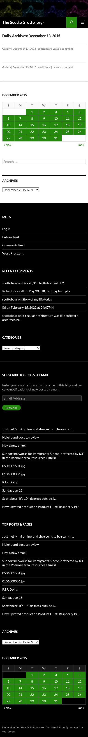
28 (20, 138)
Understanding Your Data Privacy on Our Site (29, 727)
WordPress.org (12, 253)
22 (32, 131)
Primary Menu (82, 22)
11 (67, 118)
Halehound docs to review (20, 437)
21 (20, 131)
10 (56, 118)
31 (56, 138)
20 (8, 131)
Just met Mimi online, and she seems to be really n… (38, 429)
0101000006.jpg (13, 474)
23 (44, 131)
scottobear (44, 48)
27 (8, 138)
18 (67, 125)
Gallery (6, 48)
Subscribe (11, 408)
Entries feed (10, 237)
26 (79, 131)
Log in (6, 229)
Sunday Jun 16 (12, 490)
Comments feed (13, 245)
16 (44, 125)
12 (79, 118)
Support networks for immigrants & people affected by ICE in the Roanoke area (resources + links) (43, 456)
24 (56, 131)
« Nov (7, 145)
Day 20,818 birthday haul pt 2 (43, 283)
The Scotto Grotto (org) (23, 22)
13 (8, 125)
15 (32, 125)
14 (20, 125)
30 (44, 138)
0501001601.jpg (13, 466)
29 (32, 138)
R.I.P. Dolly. (10, 482)
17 (56, 125)
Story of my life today (37, 299)
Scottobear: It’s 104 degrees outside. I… (29, 498)
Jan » (81, 145)
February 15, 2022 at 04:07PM (32, 307)
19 (79, 125)
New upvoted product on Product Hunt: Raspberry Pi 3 (40, 507)
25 (67, 131)
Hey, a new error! (14, 445)
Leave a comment (63, 48)
